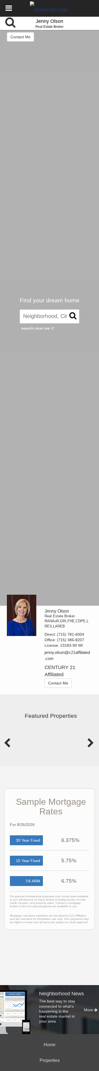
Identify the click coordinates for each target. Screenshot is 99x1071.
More (89, 1010)
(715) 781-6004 (70, 634)
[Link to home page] (49, 8)
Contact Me (20, 37)
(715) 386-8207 (70, 640)
